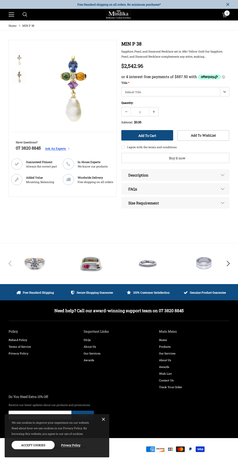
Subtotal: (127, 122)
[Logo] (119, 14)
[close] (227, 4)
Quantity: (127, 103)
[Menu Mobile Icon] (11, 14)
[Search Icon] (25, 14)
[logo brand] (34, 263)
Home (13, 25)
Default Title (133, 92)
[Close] (103, 419)
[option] (119, 4)
